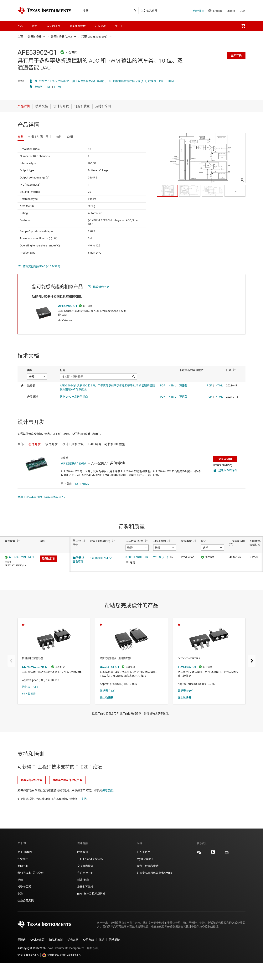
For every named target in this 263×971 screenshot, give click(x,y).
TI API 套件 (143, 852)
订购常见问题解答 (147, 872)
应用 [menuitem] (35, 26)
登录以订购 (225, 459)
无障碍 (22, 939)
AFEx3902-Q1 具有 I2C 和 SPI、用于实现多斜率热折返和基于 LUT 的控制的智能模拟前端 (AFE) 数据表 (95, 81)
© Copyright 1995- (32, 948)
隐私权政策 (56, 939)
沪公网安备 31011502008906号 (64, 955)
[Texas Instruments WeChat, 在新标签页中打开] (199, 853)
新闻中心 (23, 865)
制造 (20, 893)
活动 (20, 879)
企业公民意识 (26, 900)
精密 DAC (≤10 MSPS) (94, 36)
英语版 (38, 86)
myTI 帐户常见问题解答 (91, 893)
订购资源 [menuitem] (100, 26)
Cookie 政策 (37, 939)
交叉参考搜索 (85, 865)
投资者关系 (24, 886)
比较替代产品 (101, 286)
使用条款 (107, 790)
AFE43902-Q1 (67, 306)
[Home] (44, 10)
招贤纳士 (23, 858)
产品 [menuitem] (20, 26)
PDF (161, 81)
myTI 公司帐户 (145, 858)
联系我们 (82, 852)
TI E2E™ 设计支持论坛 (90, 858)
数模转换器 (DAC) (61, 36)
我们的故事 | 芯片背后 (31, 872)
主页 (20, 36)
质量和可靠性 (85, 886)
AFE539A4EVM (73, 463)
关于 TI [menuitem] (119, 26)
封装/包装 (83, 879)
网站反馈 (114, 939)
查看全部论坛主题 (31, 780)
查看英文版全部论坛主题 (67, 780)
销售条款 (73, 939)
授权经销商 (166, 872)
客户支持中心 (85, 872)
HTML (171, 81)
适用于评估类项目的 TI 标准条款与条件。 (42, 496)
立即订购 (236, 55)
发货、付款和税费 (147, 865)
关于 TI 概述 (25, 852)
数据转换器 (34, 36)
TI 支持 (82, 798)
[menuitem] (243, 26)
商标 (101, 939)
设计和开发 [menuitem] (53, 26)
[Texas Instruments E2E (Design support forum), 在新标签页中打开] (212, 853)
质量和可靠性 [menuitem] (78, 26)
